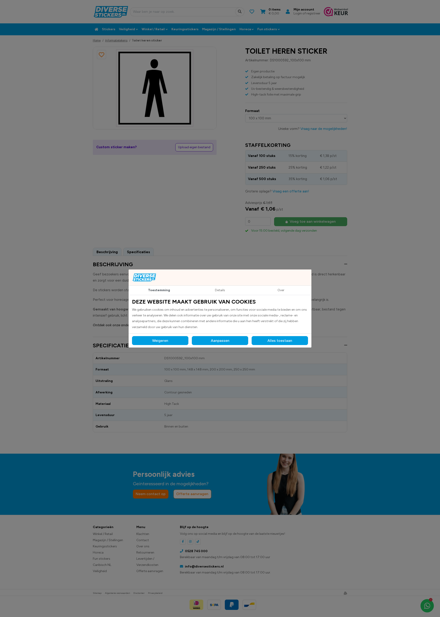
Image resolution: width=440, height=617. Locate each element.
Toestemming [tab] (159, 290)
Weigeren (160, 340)
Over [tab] (281, 290)
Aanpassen (220, 340)
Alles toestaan (279, 340)
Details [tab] (220, 290)
